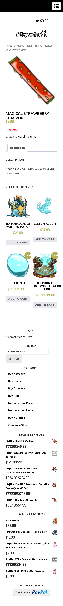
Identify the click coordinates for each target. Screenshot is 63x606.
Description (17, 147)
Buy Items (19, 45)
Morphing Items (34, 45)
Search (13, 358)
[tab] (17, 148)
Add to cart (18, 242)
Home (9, 45)
